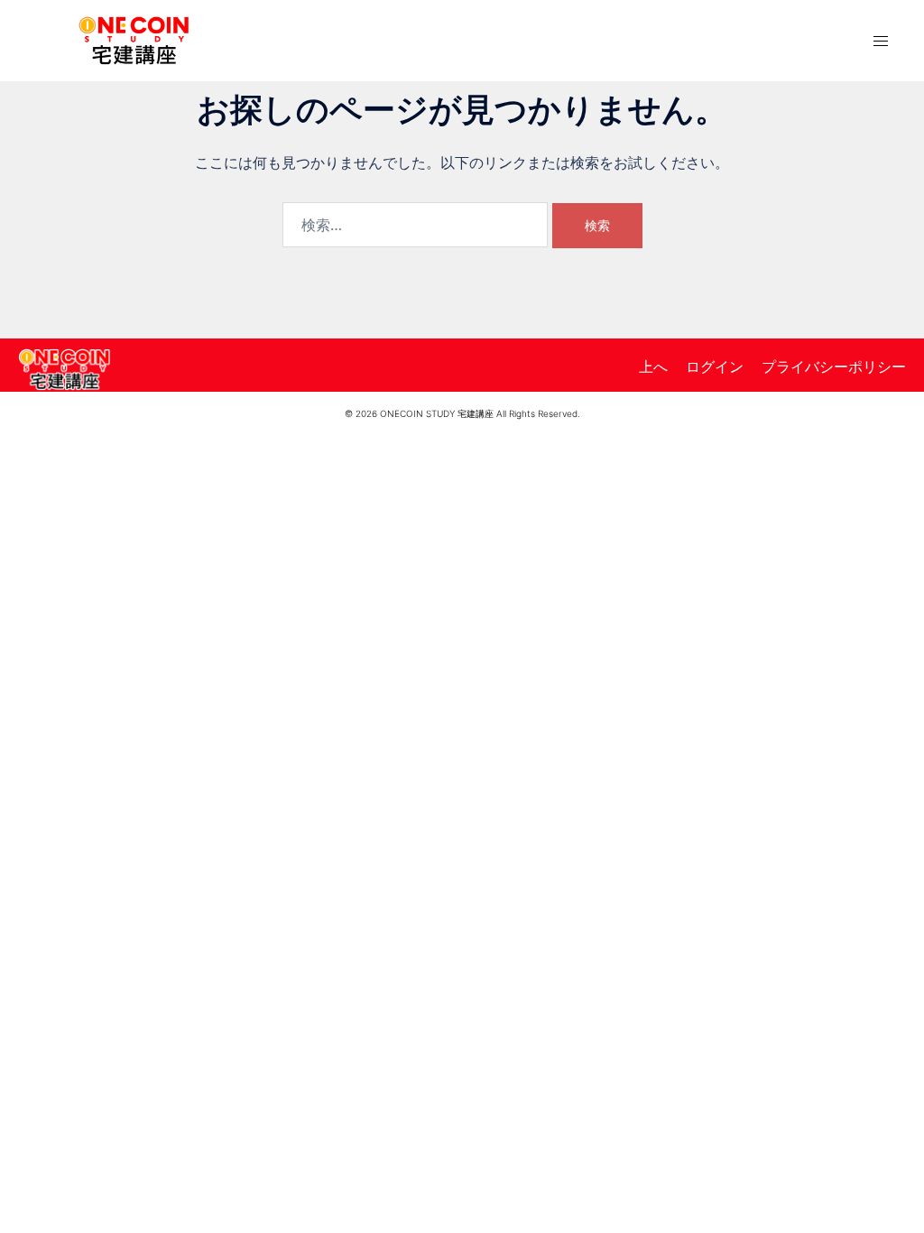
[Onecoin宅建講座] (134, 39)
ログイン (715, 366)
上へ (653, 366)
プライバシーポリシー (834, 366)
